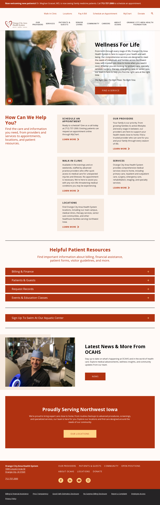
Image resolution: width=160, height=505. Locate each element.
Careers (106, 23)
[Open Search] (153, 13)
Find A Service (111, 90)
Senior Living (79, 23)
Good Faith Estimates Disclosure (65, 494)
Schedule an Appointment (105, 13)
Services (50, 23)
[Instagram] (88, 480)
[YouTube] (79, 480)
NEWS (95, 376)
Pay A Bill (82, 13)
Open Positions (130, 466)
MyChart (127, 13)
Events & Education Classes (30, 298)
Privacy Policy (10, 498)
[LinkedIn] (70, 480)
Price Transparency (40, 494)
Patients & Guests (64, 23)
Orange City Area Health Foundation (140, 23)
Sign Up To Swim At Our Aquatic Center (38, 318)
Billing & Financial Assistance (16, 494)
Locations (67, 13)
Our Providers (37, 23)
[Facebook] (60, 480)
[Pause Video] (9, 101)
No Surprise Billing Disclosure (95, 494)
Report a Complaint (119, 494)
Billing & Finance (23, 271)
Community (93, 23)
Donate (141, 13)
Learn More (69, 139)
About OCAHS (117, 23)
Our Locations (80, 433)
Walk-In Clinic (50, 13)
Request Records (23, 289)
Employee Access (138, 494)
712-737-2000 (11, 478)
